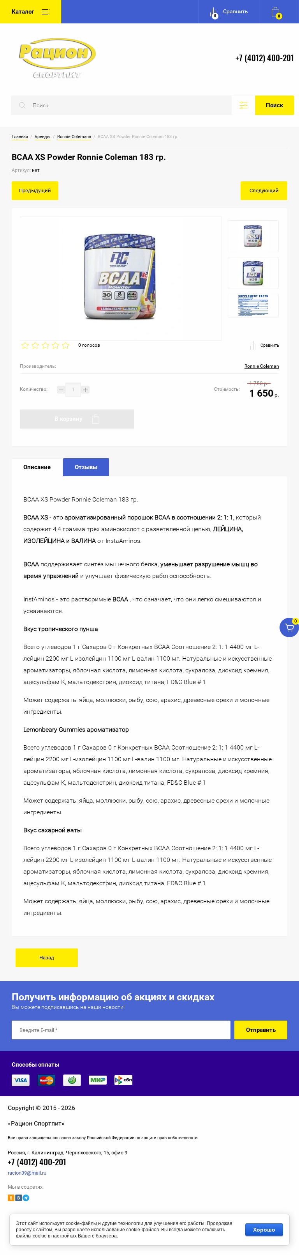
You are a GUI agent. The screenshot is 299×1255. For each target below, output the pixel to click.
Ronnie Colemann (74, 137)
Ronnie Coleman (261, 366)
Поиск (274, 105)
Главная (20, 137)
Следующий (264, 190)
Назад (46, 958)
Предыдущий (35, 190)
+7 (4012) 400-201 (265, 59)
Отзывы (86, 467)
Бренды (43, 137)
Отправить (261, 1029)
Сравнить (269, 345)
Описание (37, 467)
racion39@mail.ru (27, 1173)
